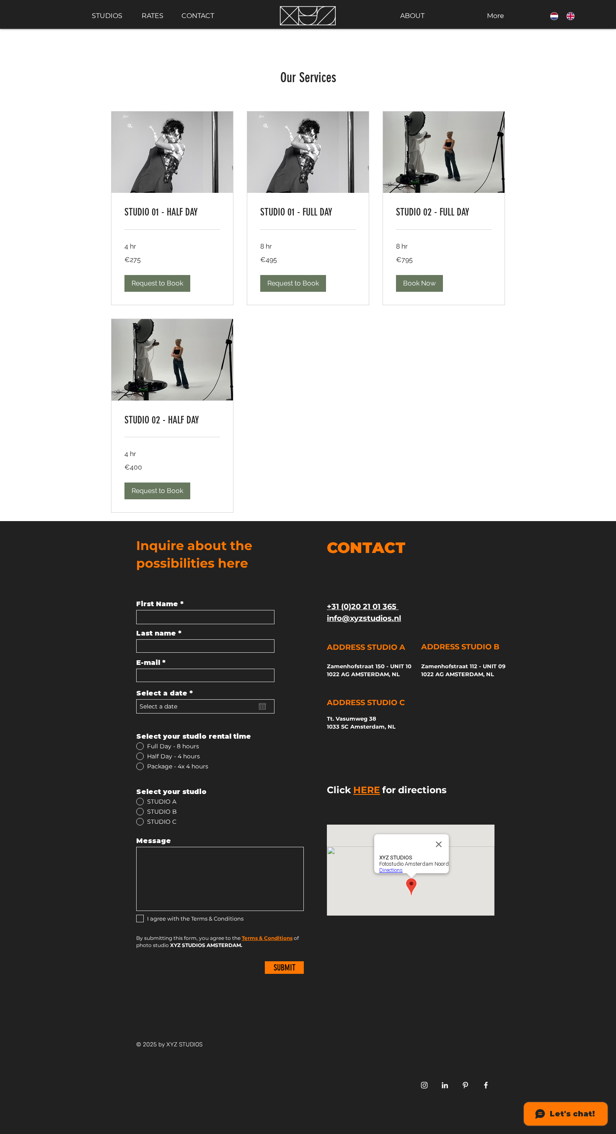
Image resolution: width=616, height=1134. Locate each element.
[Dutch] (552, 16)
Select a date (166, 693)
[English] (568, 16)
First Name (157, 604)
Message (153, 841)
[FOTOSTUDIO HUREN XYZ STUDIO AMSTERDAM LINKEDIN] (444, 1085)
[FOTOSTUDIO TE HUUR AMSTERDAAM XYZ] (465, 1085)
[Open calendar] (262, 706)
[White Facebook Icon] (485, 1085)
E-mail (148, 662)
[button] (157, 283)
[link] (172, 212)
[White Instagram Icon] (424, 1085)
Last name (156, 633)
